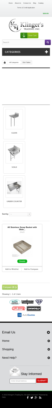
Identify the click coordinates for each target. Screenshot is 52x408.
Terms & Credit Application (26, 7)
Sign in (46, 13)
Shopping (8, 349)
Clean (14, 133)
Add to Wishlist (11, 269)
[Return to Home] (4, 62)
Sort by (5, 214)
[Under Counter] (14, 188)
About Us (18, 3)
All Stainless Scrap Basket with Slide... (22, 228)
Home (11, 3)
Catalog (40, 3)
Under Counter (14, 201)
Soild (14, 167)
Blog (34, 3)
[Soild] (14, 153)
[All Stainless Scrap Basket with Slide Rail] (22, 247)
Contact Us (27, 3)
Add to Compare (31, 269)
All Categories (14, 62)
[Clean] (14, 119)
